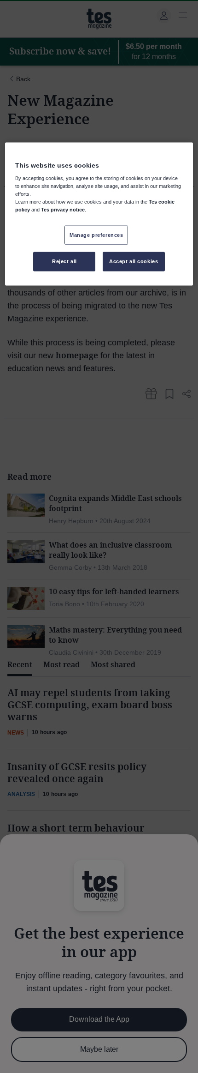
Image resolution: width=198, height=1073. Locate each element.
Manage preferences (96, 234)
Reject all (64, 261)
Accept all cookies (133, 261)
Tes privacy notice (63, 209)
